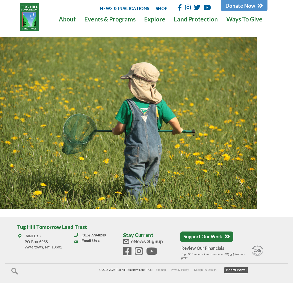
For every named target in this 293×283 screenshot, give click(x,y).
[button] (14, 271)
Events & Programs (110, 19)
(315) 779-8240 (94, 235)
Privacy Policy (180, 269)
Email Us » (91, 241)
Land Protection (196, 19)
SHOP (162, 8)
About (67, 19)
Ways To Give (244, 19)
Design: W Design (205, 269)
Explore (154, 19)
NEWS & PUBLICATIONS (124, 8)
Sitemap (161, 269)
